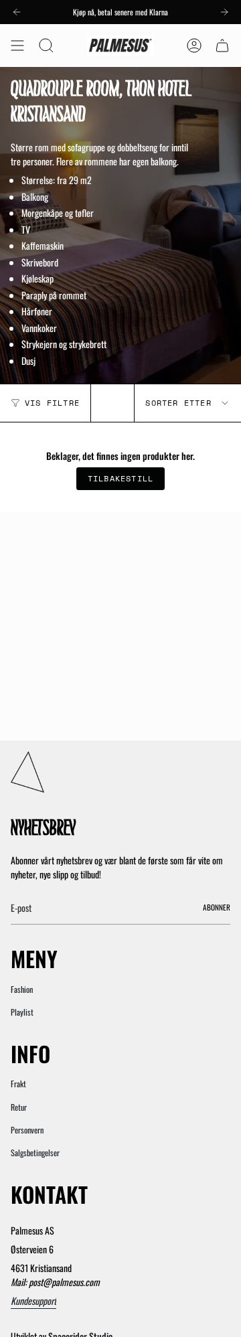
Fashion (22, 989)
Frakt (18, 1083)
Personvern (27, 1129)
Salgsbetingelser (35, 1152)
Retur (19, 1107)
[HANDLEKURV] (222, 45)
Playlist (22, 1012)
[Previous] (17, 12)
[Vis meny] (17, 45)
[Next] (224, 12)
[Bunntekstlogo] (27, 772)
